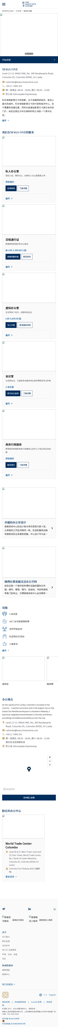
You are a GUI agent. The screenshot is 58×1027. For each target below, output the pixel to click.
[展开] (4, 4)
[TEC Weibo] (3, 909)
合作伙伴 (6, 945)
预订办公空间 (13, 393)
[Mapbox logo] (9, 789)
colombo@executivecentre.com (22, 82)
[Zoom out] (50, 761)
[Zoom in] (50, 757)
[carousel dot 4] (32, 54)
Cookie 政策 (36, 1002)
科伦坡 (18, 11)
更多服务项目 (25, 325)
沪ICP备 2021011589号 (10, 1018)
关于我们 (6, 936)
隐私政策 (6, 1002)
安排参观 (11, 188)
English (52, 994)
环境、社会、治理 (9, 954)
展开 (4, 120)
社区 (4, 958)
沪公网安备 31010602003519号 (13, 1023)
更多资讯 (27, 256)
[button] (29, 769)
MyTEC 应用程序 (9, 949)
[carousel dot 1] (26, 54)
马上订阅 (11, 325)
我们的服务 (7, 984)
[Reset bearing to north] (50, 765)
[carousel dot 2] (28, 54)
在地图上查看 (29, 797)
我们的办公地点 (7, 11)
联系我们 (11, 465)
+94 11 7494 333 (14, 86)
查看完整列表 (13, 256)
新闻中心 (6, 974)
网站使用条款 (20, 1002)
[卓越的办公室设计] (29, 528)
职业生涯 (6, 941)
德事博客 (6, 970)
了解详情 (23, 188)
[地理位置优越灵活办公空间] (29, 587)
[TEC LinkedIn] (29, 909)
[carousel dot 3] (30, 54)
